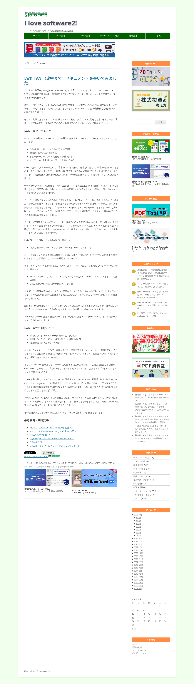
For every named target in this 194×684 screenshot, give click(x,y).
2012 (138, 576)
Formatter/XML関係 (109, 35)
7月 (138, 520)
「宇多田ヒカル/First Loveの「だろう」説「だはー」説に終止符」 (152, 285)
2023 (138, 544)
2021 (138, 550)
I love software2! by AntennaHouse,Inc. (40, 671)
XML (26, 466)
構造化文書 (138, 465)
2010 (138, 582)
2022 (138, 547)
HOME (36, 35)
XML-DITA (39, 463)
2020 (138, 553)
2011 (138, 579)
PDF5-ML (111, 463)
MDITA (104, 463)
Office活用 (85, 35)
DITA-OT (66, 463)
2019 (138, 556)
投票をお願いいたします (36, 456)
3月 (138, 529)
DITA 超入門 (36, 442)
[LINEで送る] (48, 453)
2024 (138, 541)
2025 (138, 538)
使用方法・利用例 (141, 479)
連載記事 (133, 35)
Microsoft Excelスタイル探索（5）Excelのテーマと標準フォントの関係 (152, 305)
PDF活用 (60, 35)
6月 (138, 523)
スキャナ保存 (139, 468)
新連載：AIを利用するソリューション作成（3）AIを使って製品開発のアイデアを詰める (152, 438)
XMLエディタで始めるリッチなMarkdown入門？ (53, 431)
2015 (138, 568)
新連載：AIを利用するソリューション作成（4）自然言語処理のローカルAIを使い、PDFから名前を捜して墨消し (152, 419)
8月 (138, 517)
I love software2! (50, 22)
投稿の (137, 647)
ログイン (136, 644)
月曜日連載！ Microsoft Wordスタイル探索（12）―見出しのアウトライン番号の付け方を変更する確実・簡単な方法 (153, 274)
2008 (138, 588)
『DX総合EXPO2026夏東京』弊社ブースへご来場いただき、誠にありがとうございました (151, 429)
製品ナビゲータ (140, 476)
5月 (138, 526)
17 (133, 617)
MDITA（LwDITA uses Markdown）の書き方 (52, 427)
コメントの (139, 650)
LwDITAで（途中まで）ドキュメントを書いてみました (70, 80)
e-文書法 (137, 472)
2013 (138, 573)
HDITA (74, 463)
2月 (138, 532)
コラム (157, 35)
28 (155, 621)
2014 (138, 570)
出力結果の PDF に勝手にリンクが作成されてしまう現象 (152, 315)
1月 (138, 535)
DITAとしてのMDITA (40, 434)
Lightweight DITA (85, 463)
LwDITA (97, 463)
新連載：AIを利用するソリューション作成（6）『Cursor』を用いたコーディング (152, 397)
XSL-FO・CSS (50, 463)
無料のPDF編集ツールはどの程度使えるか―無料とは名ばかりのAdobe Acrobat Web (152, 294)
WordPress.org (139, 653)
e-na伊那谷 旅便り (142, 494)
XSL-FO (32, 466)
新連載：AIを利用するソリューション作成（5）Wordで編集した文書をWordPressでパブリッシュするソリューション (152, 408)
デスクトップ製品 (141, 457)
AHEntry (70, 466)
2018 (138, 559)
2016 (138, 565)
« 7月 (134, 628)
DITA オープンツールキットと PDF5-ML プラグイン (55, 445)
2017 (138, 562)
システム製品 (139, 461)
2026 (138, 514)
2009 (138, 585)
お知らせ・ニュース (142, 491)
